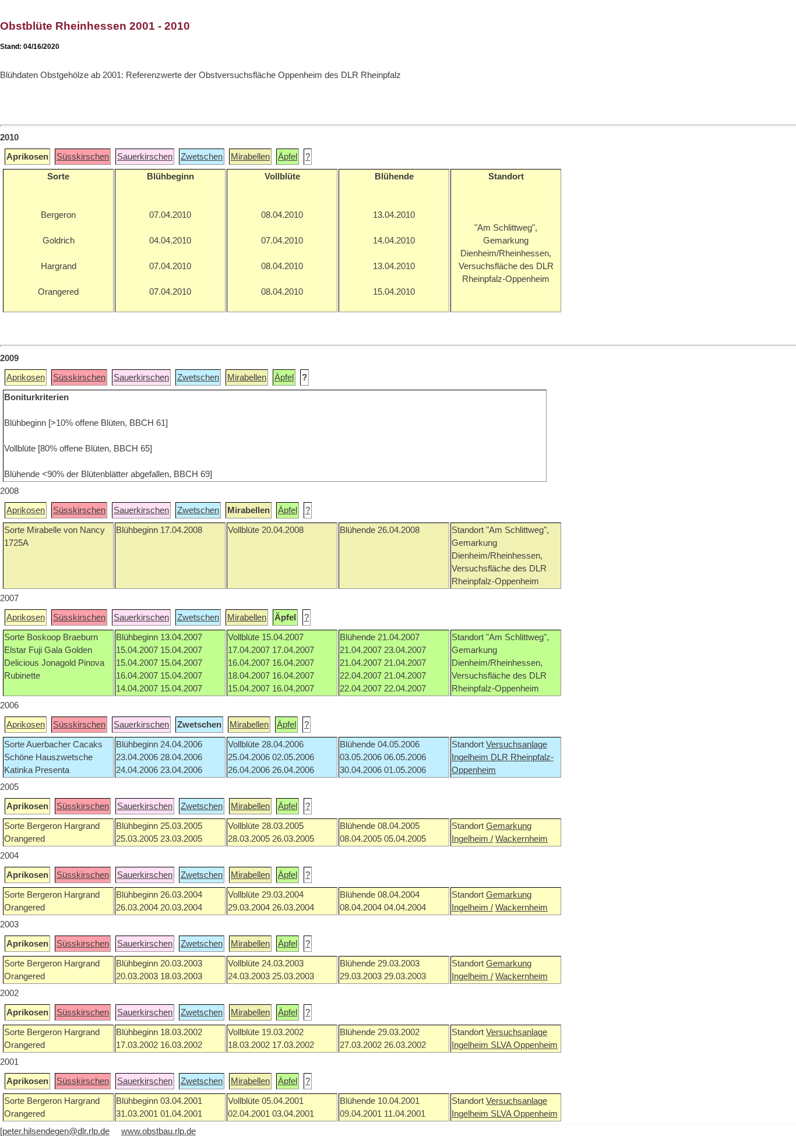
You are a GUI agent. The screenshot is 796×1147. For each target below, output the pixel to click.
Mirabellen (250, 156)
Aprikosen (25, 377)
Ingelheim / (472, 839)
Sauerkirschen (144, 156)
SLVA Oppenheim (524, 1045)
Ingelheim (471, 757)
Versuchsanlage (516, 744)
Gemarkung (508, 826)
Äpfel (287, 156)
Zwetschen (202, 156)
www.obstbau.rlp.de (158, 1131)
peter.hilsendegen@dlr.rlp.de (56, 1131)
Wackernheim (521, 839)
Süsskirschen (83, 156)
